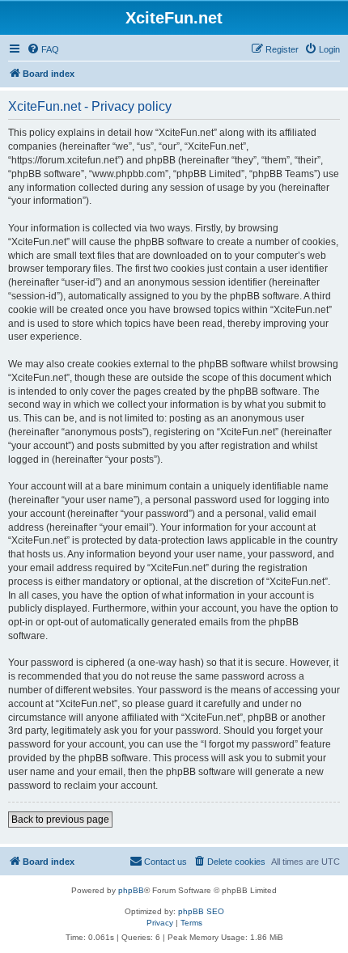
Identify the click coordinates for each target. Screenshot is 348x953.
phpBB (131, 890)
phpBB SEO (201, 911)
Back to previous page (60, 819)
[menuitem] (43, 49)
